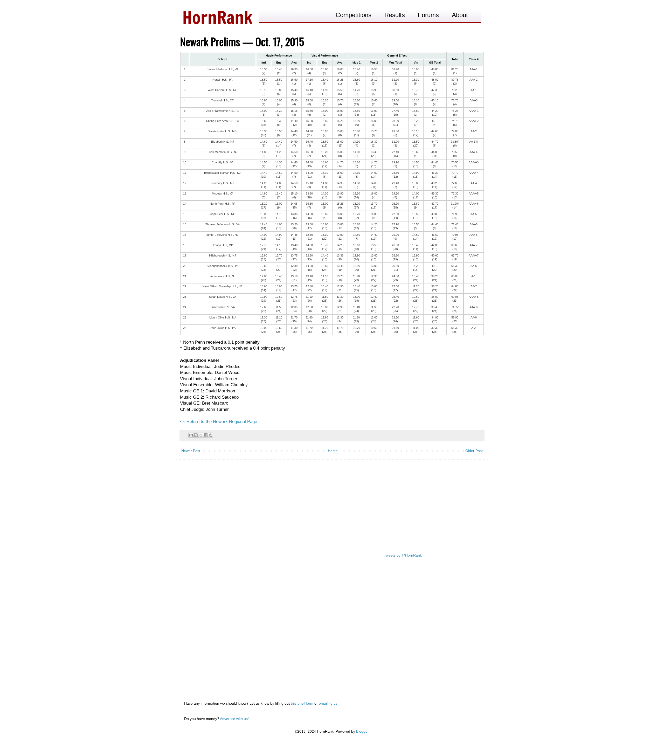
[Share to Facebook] (205, 435)
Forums (428, 15)
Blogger (362, 731)
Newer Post (190, 451)
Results (394, 15)
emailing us (328, 703)
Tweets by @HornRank (403, 555)
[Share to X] (200, 435)
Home (333, 451)
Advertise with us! (234, 719)
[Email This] (190, 435)
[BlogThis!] (195, 435)
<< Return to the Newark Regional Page (218, 421)
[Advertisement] (332, 504)
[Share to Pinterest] (210, 435)
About (460, 15)
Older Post (474, 451)
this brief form (302, 703)
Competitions (353, 15)
